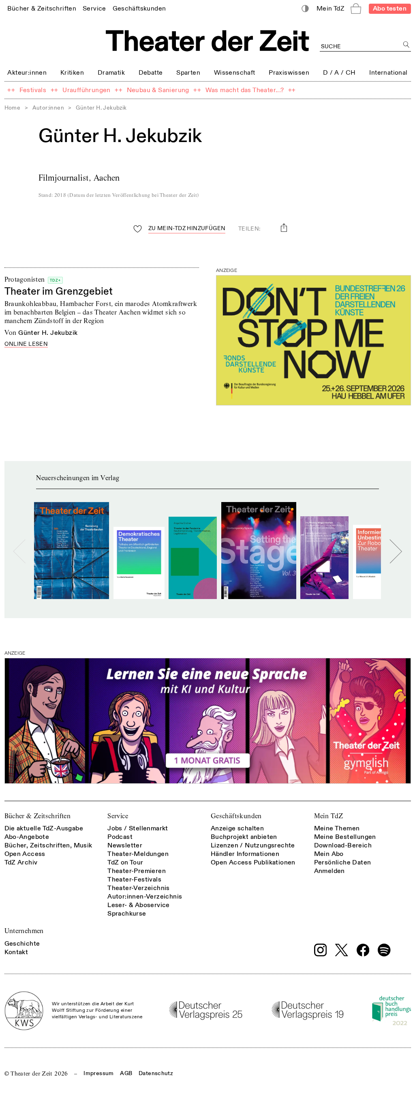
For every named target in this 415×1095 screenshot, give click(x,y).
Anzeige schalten (237, 828)
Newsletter (124, 845)
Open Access (24, 854)
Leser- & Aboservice (138, 905)
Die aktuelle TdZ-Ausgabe (43, 828)
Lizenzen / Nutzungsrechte (253, 845)
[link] (41, 8)
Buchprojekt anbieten (244, 837)
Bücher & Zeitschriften (37, 816)
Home (12, 107)
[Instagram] (320, 950)
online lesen (26, 344)
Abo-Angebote (26, 837)
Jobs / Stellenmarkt (137, 828)
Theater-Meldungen (138, 854)
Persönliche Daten (342, 862)
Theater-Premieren (136, 871)
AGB (126, 1073)
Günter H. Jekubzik (47, 333)
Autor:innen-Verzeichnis (144, 896)
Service (117, 816)
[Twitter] (341, 950)
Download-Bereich (343, 845)
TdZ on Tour (125, 862)
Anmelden (329, 871)
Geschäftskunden (236, 816)
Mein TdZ (328, 816)
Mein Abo (329, 854)
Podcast (120, 837)
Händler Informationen (245, 854)
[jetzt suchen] (406, 45)
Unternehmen (24, 931)
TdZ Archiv (21, 862)
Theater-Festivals (134, 879)
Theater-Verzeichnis (138, 888)
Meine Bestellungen (345, 837)
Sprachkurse (126, 914)
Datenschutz (156, 1073)
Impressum (98, 1073)
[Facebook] (363, 950)
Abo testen (389, 8)
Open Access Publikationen (253, 862)
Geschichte (22, 944)
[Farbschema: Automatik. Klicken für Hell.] (305, 8)
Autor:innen (48, 107)
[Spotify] (384, 950)
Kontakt (16, 952)
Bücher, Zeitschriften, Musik (48, 845)
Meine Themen (337, 828)
